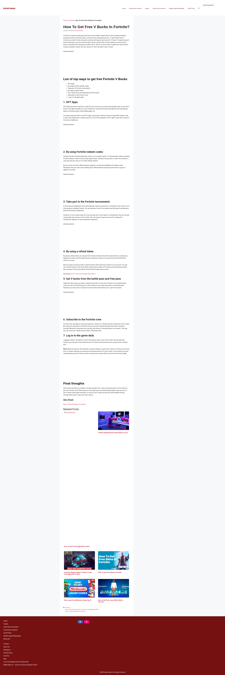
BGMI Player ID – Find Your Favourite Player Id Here (20, 665)
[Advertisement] (96, 369)
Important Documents (159, 8)
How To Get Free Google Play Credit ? (83, 274)
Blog (5, 659)
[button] (198, 8)
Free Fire (6, 656)
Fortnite (71, 20)
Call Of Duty (7, 633)
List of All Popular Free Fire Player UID (16, 662)
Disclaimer (7, 650)
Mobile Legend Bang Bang (176, 8)
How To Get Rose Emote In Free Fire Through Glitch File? (82, 609)
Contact (6, 644)
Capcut (147, 8)
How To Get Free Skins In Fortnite (74, 404)
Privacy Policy (8, 653)
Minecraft (7, 639)
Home (124, 8)
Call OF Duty (191, 8)
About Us (7, 647)
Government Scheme (135, 8)
